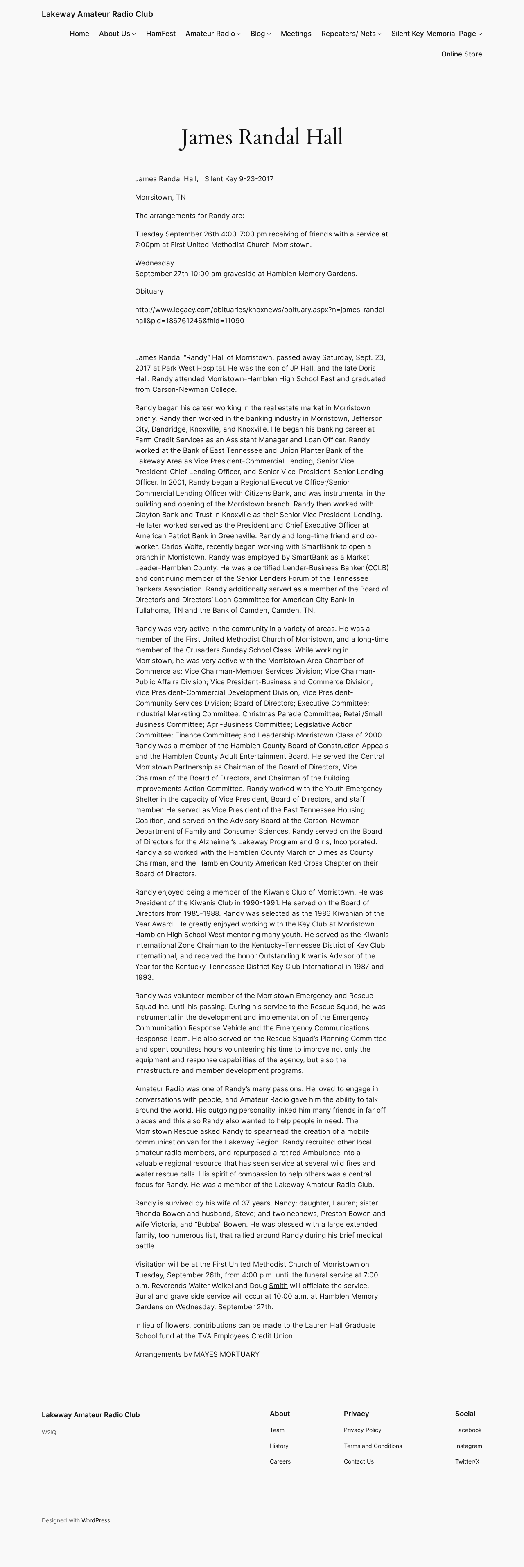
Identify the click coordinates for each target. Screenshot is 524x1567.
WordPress (95, 1520)
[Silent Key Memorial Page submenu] (480, 33)
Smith (278, 1285)
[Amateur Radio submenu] (239, 33)
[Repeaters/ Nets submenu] (379, 33)
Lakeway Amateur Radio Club (97, 14)
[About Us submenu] (134, 33)
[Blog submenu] (269, 33)
